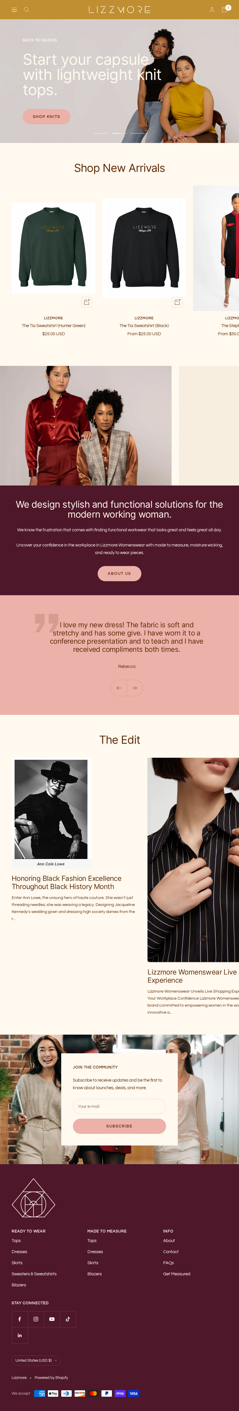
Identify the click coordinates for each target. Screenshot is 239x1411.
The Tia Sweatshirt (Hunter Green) (53, 326)
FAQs (168, 1263)
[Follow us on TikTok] (68, 1319)
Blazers (19, 1285)
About (169, 1241)
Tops (16, 1241)
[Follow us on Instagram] (36, 1319)
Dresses (19, 1252)
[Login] (212, 9)
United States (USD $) (33, 1360)
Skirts (17, 1263)
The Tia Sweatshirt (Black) (144, 326)
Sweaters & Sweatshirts (34, 1274)
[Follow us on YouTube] (52, 1319)
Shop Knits (46, 117)
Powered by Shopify (51, 1378)
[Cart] (224, 9)
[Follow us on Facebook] (20, 1319)
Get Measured (176, 1274)
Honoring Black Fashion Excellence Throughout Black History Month (66, 882)
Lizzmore (53, 318)
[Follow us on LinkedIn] (20, 1335)
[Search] (26, 9)
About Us (119, 574)
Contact (171, 1252)
